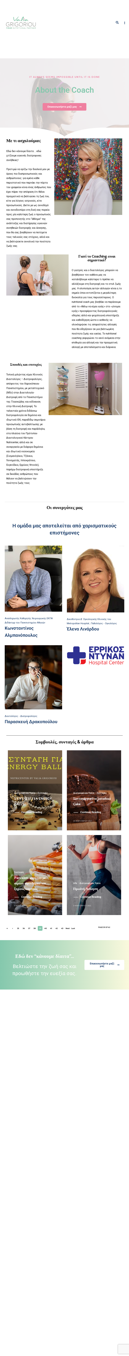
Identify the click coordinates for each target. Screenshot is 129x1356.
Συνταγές (43, 793)
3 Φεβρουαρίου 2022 (82, 906)
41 (51, 928)
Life (75, 883)
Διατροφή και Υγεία (24, 793)
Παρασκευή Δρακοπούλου (31, 721)
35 (18, 928)
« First (7, 929)
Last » (73, 929)
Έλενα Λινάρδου (83, 629)
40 (45, 928)
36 (24, 928)
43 (62, 928)
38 (35, 928)
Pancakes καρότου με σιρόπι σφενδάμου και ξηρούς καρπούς (30, 883)
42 (57, 928)
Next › (68, 929)
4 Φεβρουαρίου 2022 (23, 906)
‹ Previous (12, 929)
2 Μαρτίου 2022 (21, 821)
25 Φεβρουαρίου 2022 (82, 821)
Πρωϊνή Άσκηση (85, 889)
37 (29, 928)
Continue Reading (31, 812)
